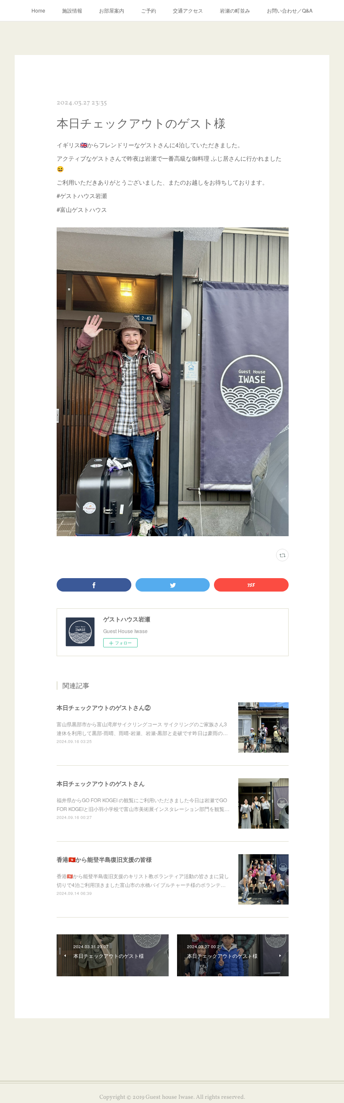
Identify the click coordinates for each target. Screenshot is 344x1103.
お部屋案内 (111, 10)
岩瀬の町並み (235, 10)
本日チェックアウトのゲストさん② (104, 707)
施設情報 (72, 10)
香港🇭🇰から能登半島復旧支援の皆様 (104, 859)
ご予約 (148, 10)
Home (38, 10)
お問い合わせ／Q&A (290, 10)
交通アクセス (188, 10)
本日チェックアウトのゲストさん (101, 783)
